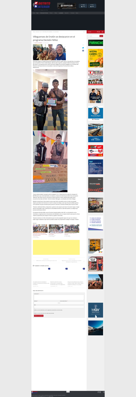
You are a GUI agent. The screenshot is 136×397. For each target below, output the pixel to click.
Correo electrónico (63, 301)
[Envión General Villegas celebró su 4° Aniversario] (71, 228)
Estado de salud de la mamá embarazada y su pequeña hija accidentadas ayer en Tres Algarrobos (57, 283)
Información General (44, 13)
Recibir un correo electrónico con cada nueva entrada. (44, 313)
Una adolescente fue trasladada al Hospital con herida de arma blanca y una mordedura (41, 283)
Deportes (66, 13)
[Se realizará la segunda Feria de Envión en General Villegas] (56, 228)
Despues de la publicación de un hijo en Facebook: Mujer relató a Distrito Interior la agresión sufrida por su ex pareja (75, 283)
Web (35, 304)
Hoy (37, 13)
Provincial (72, 13)
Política (55, 13)
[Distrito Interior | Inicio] (41, 5)
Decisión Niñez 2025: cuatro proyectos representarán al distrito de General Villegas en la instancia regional (40, 234)
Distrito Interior (38, 42)
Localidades (61, 13)
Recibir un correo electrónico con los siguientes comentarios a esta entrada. (48, 310)
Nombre (36, 301)
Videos (77, 13)
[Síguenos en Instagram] (102, 31)
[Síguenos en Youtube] (99, 31)
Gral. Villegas (36, 31)
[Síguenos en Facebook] (97, 31)
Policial (51, 13)
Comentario (36, 293)
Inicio (34, 13)
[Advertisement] (68, 22)
